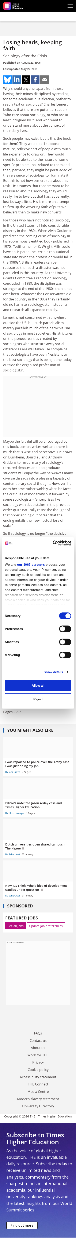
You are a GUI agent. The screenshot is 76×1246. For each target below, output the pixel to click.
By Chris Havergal (14, 813)
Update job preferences (46, 926)
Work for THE (38, 1055)
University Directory (38, 1106)
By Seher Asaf (12, 854)
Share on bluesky (7, 79)
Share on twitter (26, 79)
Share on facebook (35, 79)
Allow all (38, 685)
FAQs (38, 1033)
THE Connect (38, 1084)
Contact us (38, 1040)
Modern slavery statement (38, 1099)
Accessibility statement (38, 1077)
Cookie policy (38, 1069)
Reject (38, 699)
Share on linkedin (16, 79)
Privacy (38, 1062)
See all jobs (16, 926)
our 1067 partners (31, 564)
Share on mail (44, 79)
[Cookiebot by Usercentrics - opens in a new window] (53, 543)
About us (38, 1047)
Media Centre (38, 1091)
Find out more (22, 1225)
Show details (53, 672)
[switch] (65, 629)
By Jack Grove (12, 771)
